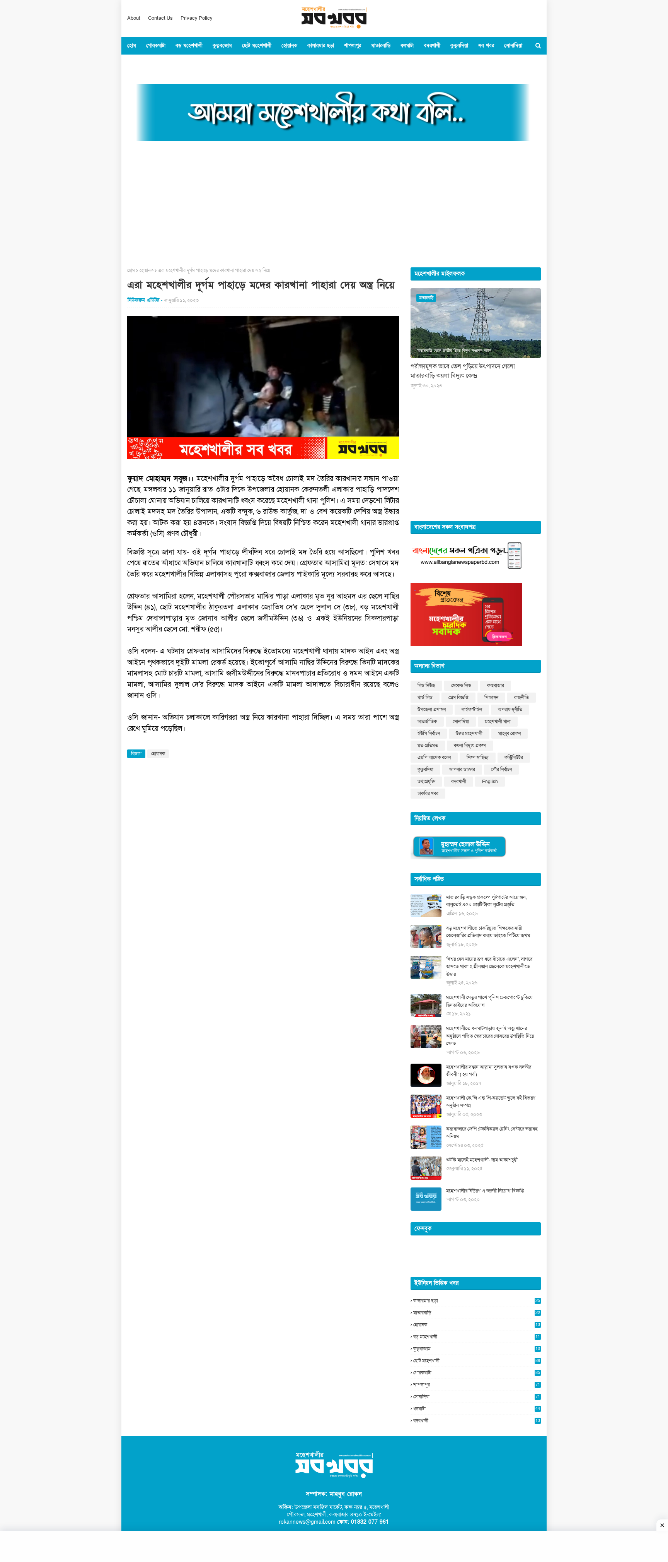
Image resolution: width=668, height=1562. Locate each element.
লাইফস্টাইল (472, 710)
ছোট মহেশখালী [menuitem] (256, 45)
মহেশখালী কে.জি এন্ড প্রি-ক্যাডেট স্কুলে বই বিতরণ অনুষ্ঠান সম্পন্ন (490, 1102)
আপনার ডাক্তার (462, 769)
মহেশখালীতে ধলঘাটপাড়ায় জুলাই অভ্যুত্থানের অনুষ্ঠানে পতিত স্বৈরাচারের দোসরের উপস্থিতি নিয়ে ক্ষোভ (490, 1036)
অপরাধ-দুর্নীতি (510, 710)
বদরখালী (458, 781)
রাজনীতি (521, 698)
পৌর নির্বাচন (501, 769)
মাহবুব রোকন (509, 734)
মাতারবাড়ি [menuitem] (380, 45)
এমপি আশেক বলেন (434, 757)
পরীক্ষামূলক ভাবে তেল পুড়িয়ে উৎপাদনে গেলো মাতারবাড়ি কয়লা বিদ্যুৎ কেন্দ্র (463, 371)
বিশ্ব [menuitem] (186, 63)
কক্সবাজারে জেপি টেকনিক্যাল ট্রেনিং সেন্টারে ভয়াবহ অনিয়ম (492, 1133)
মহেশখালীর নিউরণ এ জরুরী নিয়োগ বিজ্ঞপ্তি (485, 1190)
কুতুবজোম (476, 1349)
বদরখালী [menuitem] (432, 45)
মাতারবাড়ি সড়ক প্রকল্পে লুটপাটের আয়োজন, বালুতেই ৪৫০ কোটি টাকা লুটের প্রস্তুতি (486, 901)
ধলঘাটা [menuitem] (407, 45)
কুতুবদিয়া (425, 769)
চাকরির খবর (428, 793)
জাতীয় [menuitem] (167, 63)
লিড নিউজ (426, 686)
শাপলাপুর (476, 1385)
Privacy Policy (197, 18)
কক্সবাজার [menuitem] (141, 63)
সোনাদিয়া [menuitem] (513, 45)
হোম (131, 270)
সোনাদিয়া (461, 722)
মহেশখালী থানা (498, 722)
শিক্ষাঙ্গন (491, 698)
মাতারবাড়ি (476, 1313)
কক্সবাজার (495, 686)
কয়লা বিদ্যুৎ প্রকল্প (470, 746)
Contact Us (160, 18)
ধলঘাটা (476, 1409)
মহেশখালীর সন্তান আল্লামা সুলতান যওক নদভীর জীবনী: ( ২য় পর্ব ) (488, 1071)
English (490, 781)
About (133, 18)
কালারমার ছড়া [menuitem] (320, 45)
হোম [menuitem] (131, 45)
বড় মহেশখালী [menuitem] (189, 45)
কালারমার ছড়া (476, 1301)
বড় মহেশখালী (476, 1337)
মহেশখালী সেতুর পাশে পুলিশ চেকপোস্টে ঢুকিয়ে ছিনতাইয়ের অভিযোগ (489, 1001)
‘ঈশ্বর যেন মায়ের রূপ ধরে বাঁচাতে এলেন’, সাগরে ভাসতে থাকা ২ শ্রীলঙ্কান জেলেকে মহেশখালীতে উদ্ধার (489, 967)
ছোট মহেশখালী (476, 1361)
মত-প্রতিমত (428, 746)
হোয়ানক (146, 270)
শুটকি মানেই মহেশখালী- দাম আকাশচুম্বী (482, 1160)
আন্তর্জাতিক (427, 722)
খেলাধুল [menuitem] (207, 63)
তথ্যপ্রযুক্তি (426, 781)
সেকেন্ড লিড (461, 686)
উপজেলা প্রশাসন (432, 710)
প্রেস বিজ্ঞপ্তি (458, 698)
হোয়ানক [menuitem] (289, 45)
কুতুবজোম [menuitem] (222, 45)
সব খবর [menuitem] (486, 45)
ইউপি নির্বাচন (429, 734)
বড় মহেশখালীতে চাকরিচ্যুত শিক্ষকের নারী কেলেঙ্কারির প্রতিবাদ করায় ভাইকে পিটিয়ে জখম (488, 932)
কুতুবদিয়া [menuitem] (459, 45)
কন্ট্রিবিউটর (513, 757)
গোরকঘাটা (476, 1373)
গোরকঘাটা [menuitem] (155, 45)
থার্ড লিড (425, 698)
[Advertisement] (334, 201)
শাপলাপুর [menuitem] (352, 45)
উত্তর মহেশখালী (469, 734)
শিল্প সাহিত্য (478, 757)
